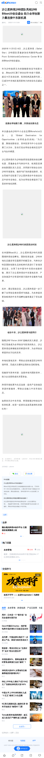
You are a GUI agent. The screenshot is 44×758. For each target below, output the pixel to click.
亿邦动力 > (6, 732)
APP (34, 740)
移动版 (10, 740)
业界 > (12, 732)
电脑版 (22, 740)
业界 (5, 514)
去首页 (21, 726)
